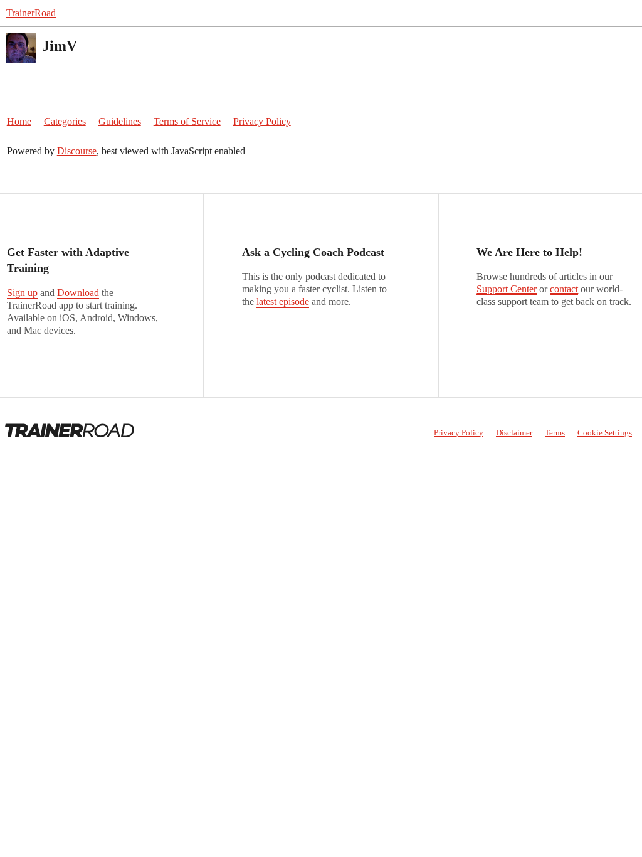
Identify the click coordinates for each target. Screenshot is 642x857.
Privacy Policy (262, 121)
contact (564, 289)
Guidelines (119, 121)
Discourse (77, 151)
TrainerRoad (31, 13)
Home (19, 121)
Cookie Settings (604, 432)
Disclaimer (514, 432)
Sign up (22, 292)
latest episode (282, 301)
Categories (65, 121)
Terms (555, 432)
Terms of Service (187, 121)
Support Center (506, 289)
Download (78, 292)
